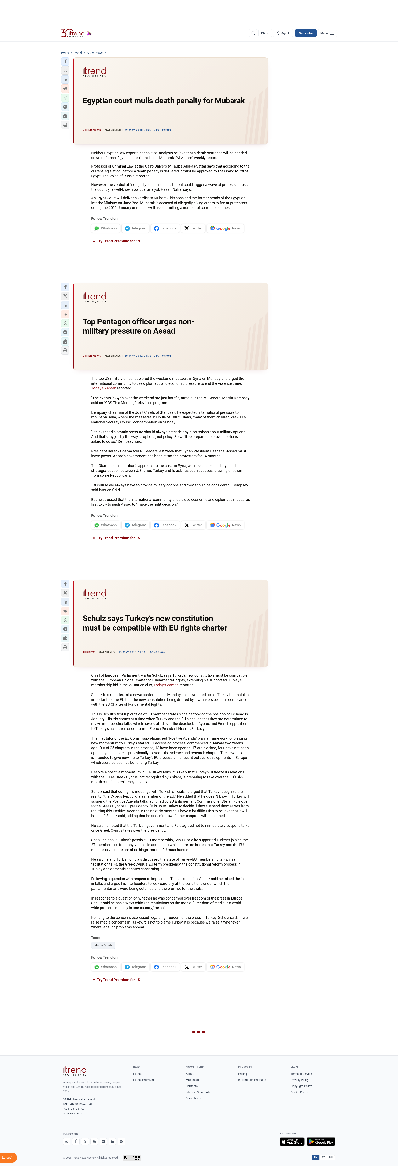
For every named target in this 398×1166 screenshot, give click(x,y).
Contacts (192, 1086)
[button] (65, 61)
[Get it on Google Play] (321, 1141)
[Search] (253, 33)
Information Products (252, 1080)
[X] (85, 1141)
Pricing (242, 1074)
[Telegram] (103, 1141)
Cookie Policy (299, 1092)
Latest (137, 1074)
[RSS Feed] (121, 1141)
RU (331, 1157)
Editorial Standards (198, 1092)
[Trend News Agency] (74, 1071)
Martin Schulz (103, 945)
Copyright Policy (301, 1086)
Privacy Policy (300, 1080)
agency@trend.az (73, 1113)
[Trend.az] (76, 33)
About (190, 1074)
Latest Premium (143, 1080)
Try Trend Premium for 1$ (118, 241)
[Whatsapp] (66, 1141)
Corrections (193, 1098)
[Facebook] (76, 1141)
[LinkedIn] (112, 1141)
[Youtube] (94, 1141)
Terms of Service (301, 1074)
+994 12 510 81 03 (73, 1108)
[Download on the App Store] (292, 1141)
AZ (323, 1157)
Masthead (192, 1080)
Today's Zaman (103, 388)
